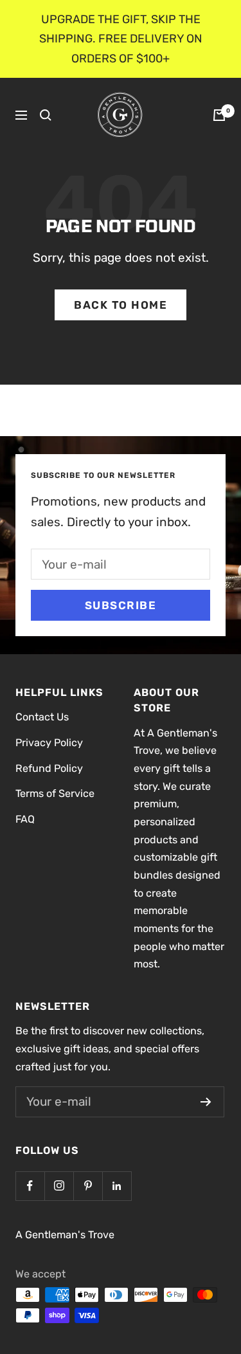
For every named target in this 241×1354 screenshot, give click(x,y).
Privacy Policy (49, 742)
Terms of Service (54, 793)
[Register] (206, 1101)
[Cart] (219, 115)
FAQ (25, 819)
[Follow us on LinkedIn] (116, 1185)
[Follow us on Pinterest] (87, 1185)
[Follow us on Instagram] (58, 1185)
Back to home (120, 304)
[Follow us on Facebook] (29, 1185)
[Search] (45, 115)
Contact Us (42, 717)
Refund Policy (49, 768)
